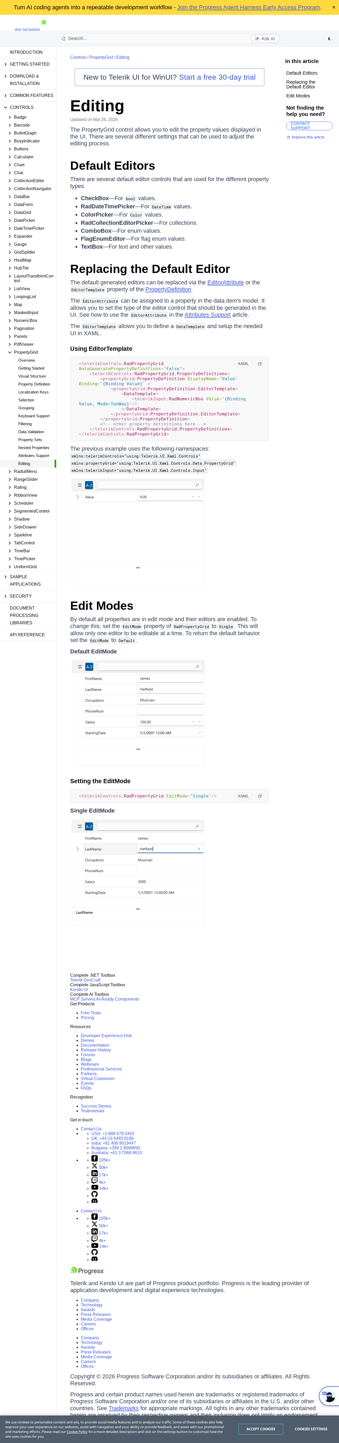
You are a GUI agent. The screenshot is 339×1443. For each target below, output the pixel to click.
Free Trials (91, 1013)
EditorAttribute (225, 282)
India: (113, 1143)
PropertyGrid (101, 57)
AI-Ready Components (117, 999)
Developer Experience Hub (106, 1035)
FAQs (86, 1088)
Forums (88, 1054)
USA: (112, 1133)
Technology (91, 1305)
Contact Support (300, 126)
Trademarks (124, 1408)
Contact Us (91, 1129)
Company (90, 1300)
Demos (87, 1040)
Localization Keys (33, 392)
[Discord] (94, 1202)
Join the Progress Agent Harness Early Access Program (248, 7)
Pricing (87, 1017)
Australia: (116, 1152)
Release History (96, 1050)
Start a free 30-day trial (217, 77)
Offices (87, 1329)
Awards (88, 1309)
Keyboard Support (34, 416)
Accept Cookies (261, 1429)
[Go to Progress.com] (87, 1273)
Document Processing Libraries (24, 615)
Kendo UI (79, 989)
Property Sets (30, 439)
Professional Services (101, 1069)
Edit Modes (101, 605)
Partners (89, 1074)
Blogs (86, 1059)
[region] (169, 1429)
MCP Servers (82, 999)
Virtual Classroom (97, 1078)
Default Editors (112, 165)
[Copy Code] (259, 363)
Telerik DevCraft (85, 980)
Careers (88, 1324)
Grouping (26, 408)
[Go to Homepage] (43, 29)
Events (87, 1083)
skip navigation (27, 29)
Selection (26, 400)
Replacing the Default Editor (150, 269)
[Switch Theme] (329, 38)
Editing (24, 463)
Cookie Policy (77, 1431)
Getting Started (31, 368)
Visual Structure (32, 376)
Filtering (25, 424)
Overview (26, 360)
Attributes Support (33, 455)
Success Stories (96, 1106)
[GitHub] (94, 1196)
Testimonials (92, 1111)
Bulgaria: (115, 1148)
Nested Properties (34, 447)
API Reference (27, 635)
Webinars (90, 1064)
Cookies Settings (311, 1429)
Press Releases (96, 1314)
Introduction (26, 52)
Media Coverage (96, 1319)
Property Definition (34, 384)
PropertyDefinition (168, 289)
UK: (112, 1138)
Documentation (95, 1045)
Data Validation (31, 431)
